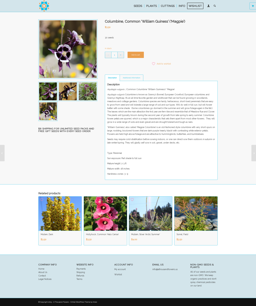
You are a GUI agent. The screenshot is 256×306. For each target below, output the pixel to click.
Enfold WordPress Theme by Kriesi (84, 302)
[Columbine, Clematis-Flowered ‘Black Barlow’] (253, 153)
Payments (81, 269)
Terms (79, 279)
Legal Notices (45, 279)
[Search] (215, 6)
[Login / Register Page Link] (208, 6)
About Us (42, 272)
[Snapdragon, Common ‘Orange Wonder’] (2, 153)
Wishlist (118, 274)
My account (120, 269)
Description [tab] (112, 78)
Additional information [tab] (131, 78)
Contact (42, 275)
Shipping (80, 272)
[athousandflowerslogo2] (44, 6)
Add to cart (135, 55)
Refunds (80, 275)
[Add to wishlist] (42, 200)
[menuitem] (138, 6)
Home (41, 269)
